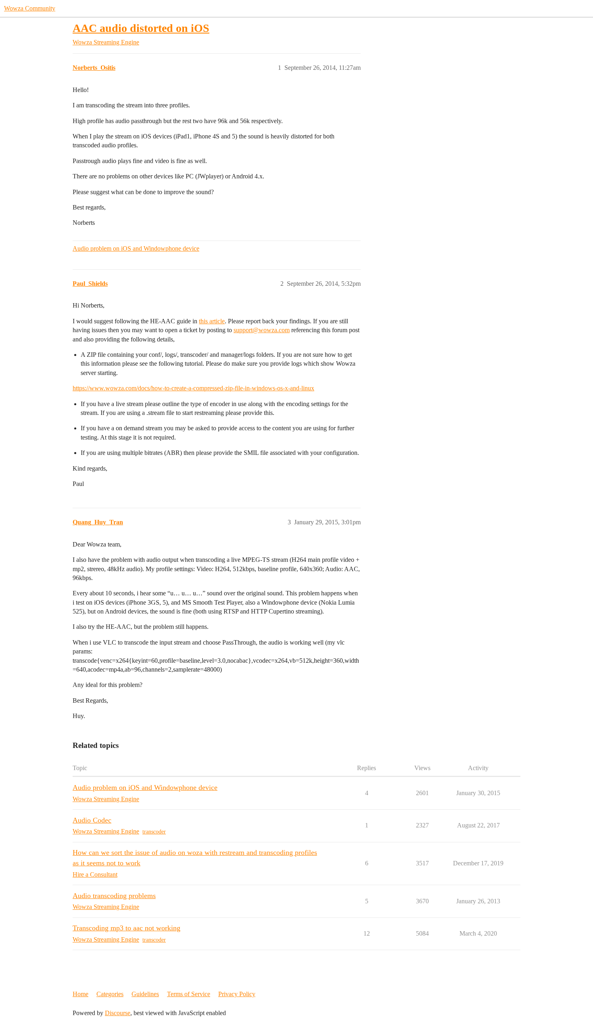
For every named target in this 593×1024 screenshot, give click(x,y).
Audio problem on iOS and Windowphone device (136, 248)
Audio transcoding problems (114, 896)
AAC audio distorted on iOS (141, 28)
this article (212, 321)
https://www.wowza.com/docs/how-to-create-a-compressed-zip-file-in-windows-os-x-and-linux (193, 388)
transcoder (154, 832)
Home (80, 993)
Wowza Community (29, 8)
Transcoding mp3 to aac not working (126, 928)
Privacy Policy (236, 993)
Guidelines (145, 993)
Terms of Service (188, 993)
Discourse (117, 1012)
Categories (109, 993)
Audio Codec (92, 820)
